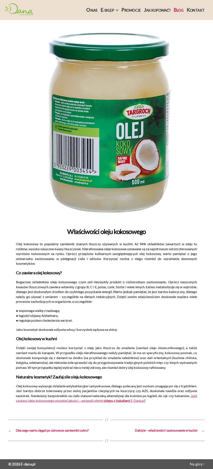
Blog (178, 10)
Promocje (131, 10)
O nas (91, 10)
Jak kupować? (157, 10)
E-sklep (107, 10)
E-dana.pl (28, 464)
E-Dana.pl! (138, 401)
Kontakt (196, 10)
